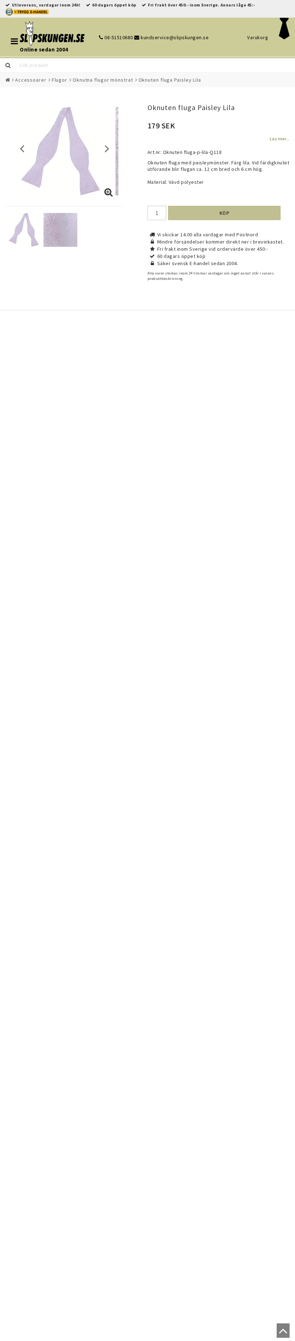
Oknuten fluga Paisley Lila (170, 80)
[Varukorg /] (284, 38)
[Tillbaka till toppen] (281, 1334)
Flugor (59, 80)
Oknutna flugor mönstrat (103, 80)
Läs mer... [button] (280, 138)
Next (107, 148)
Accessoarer (30, 80)
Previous (22, 148)
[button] (109, 193)
